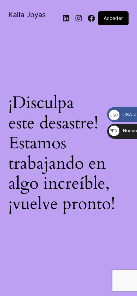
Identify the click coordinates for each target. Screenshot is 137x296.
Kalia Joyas (27, 15)
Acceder (113, 18)
